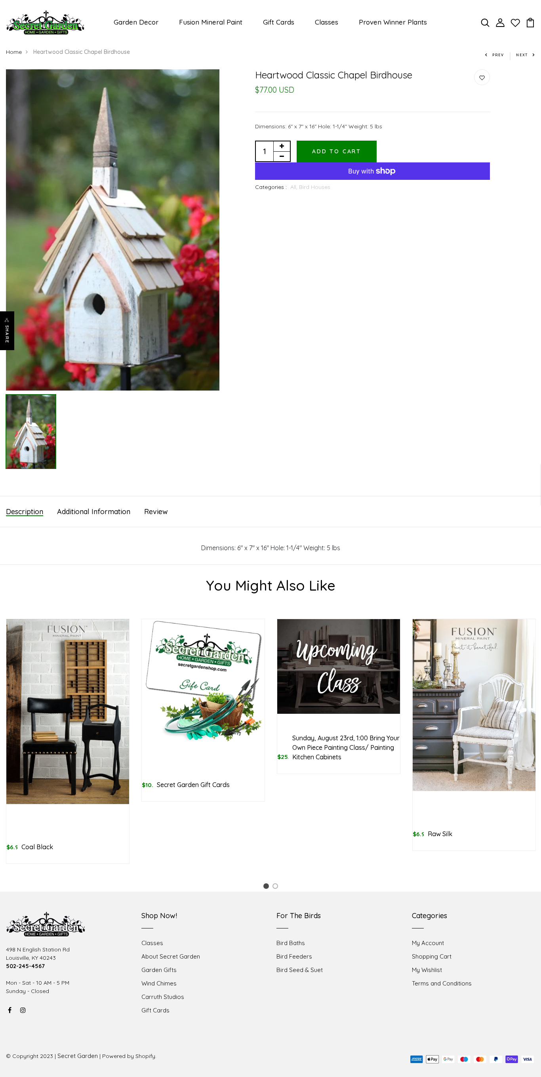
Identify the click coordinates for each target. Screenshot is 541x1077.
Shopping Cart (431, 956)
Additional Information (93, 511)
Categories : (271, 187)
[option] (113, 230)
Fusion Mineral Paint (210, 22)
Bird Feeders (294, 956)
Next (522, 55)
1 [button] (267, 887)
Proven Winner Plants (393, 22)
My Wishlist (427, 970)
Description (24, 511)
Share (7, 334)
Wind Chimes (159, 983)
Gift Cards (278, 22)
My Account (428, 943)
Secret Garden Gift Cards (193, 785)
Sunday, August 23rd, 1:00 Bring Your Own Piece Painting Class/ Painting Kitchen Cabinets (346, 747)
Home (14, 51)
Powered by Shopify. (129, 1056)
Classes (326, 22)
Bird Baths (290, 943)
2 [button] (276, 887)
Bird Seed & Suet (299, 970)
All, (294, 187)
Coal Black (37, 847)
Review (156, 511)
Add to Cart (336, 151)
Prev (498, 55)
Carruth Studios (162, 997)
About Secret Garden (170, 956)
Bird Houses (314, 187)
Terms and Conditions (442, 983)
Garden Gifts (159, 970)
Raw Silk (440, 834)
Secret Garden (77, 1056)
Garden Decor (136, 22)
